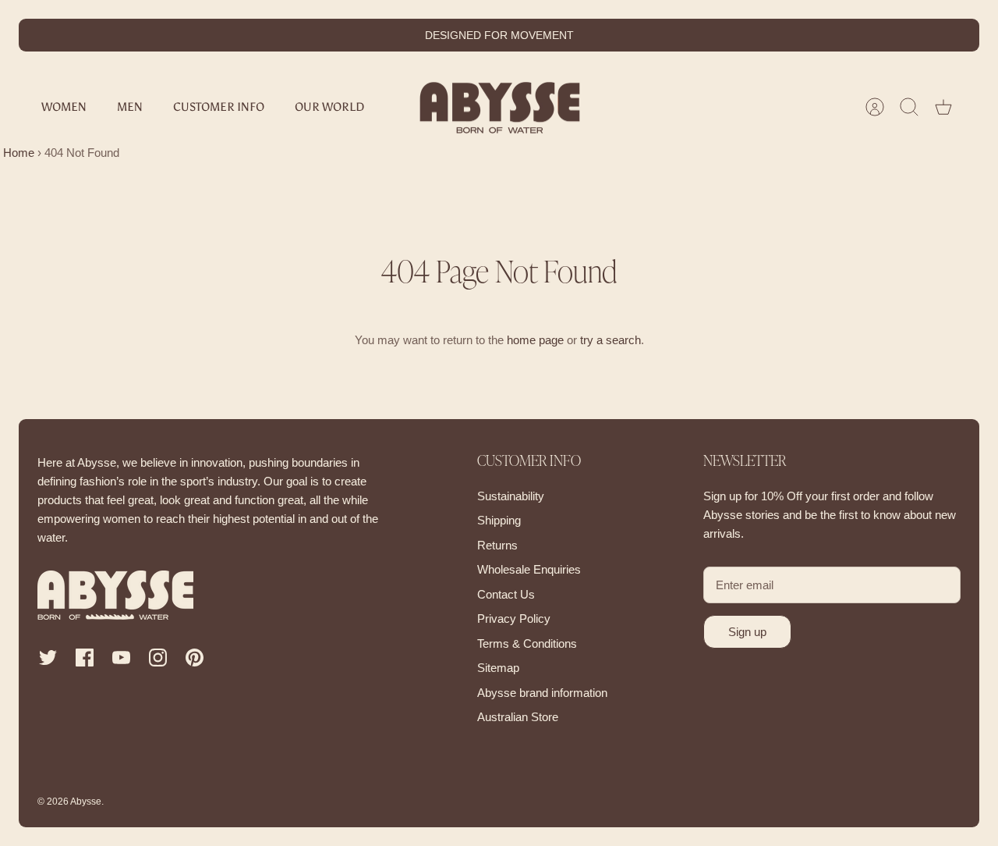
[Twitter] (48, 657)
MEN (130, 107)
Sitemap (498, 667)
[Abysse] (500, 107)
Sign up (747, 631)
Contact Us (506, 594)
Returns (497, 545)
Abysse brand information (542, 692)
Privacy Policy (513, 618)
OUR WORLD (329, 107)
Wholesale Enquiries (529, 569)
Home (17, 152)
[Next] (658, 35)
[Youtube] (121, 657)
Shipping (499, 520)
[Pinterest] (194, 657)
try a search (610, 340)
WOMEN (64, 107)
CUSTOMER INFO (218, 107)
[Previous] (340, 35)
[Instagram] (158, 657)
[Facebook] (84, 657)
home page (535, 340)
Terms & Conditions (527, 643)
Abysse (85, 801)
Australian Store (517, 716)
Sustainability (510, 496)
